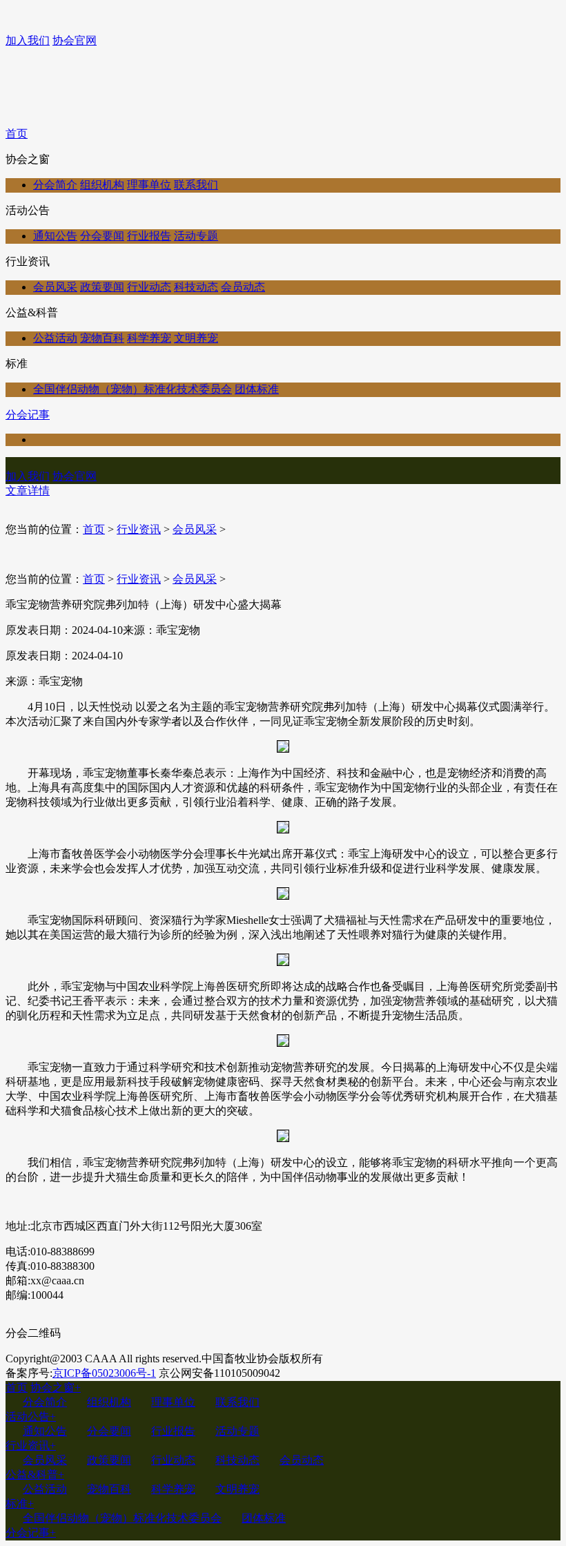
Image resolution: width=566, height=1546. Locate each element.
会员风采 (55, 287)
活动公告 (31, 1416)
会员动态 (243, 287)
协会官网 (74, 40)
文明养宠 (196, 338)
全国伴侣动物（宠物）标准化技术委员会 (132, 389)
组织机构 (102, 185)
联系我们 (196, 185)
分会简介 (55, 185)
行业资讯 (139, 529)
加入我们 (28, 40)
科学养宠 (149, 338)
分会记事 (28, 415)
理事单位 (149, 185)
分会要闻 (102, 236)
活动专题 (196, 236)
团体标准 (257, 389)
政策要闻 (102, 287)
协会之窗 (55, 1387)
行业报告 (149, 236)
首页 (17, 133)
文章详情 (28, 490)
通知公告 (55, 236)
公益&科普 (35, 1474)
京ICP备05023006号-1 (104, 1373)
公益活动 (55, 338)
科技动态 (196, 287)
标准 (20, 1503)
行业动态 (149, 287)
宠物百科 (102, 338)
